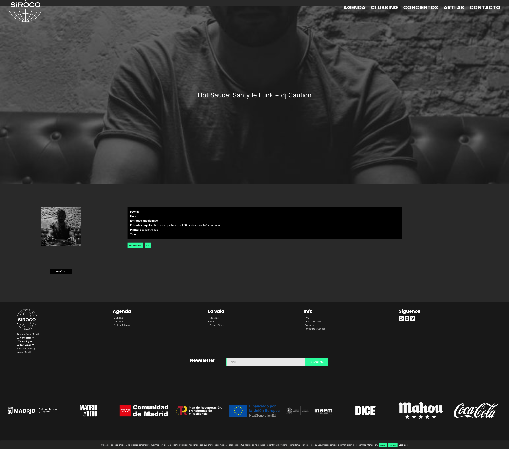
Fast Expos (25, 345)
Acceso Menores (313, 321)
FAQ (307, 318)
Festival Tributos (122, 325)
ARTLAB (454, 8)
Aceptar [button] (383, 445)
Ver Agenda (135, 245)
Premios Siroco (216, 325)
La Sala (216, 311)
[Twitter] (412, 318)
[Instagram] (401, 318)
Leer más (403, 445)
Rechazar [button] (393, 445)
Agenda (354, 8)
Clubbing (384, 8)
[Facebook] (407, 318)
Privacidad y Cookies (315, 329)
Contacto (485, 8)
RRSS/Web (61, 271)
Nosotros (214, 318)
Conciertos (420, 8)
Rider (211, 321)
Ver (148, 245)
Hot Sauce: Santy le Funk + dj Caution (254, 95)
